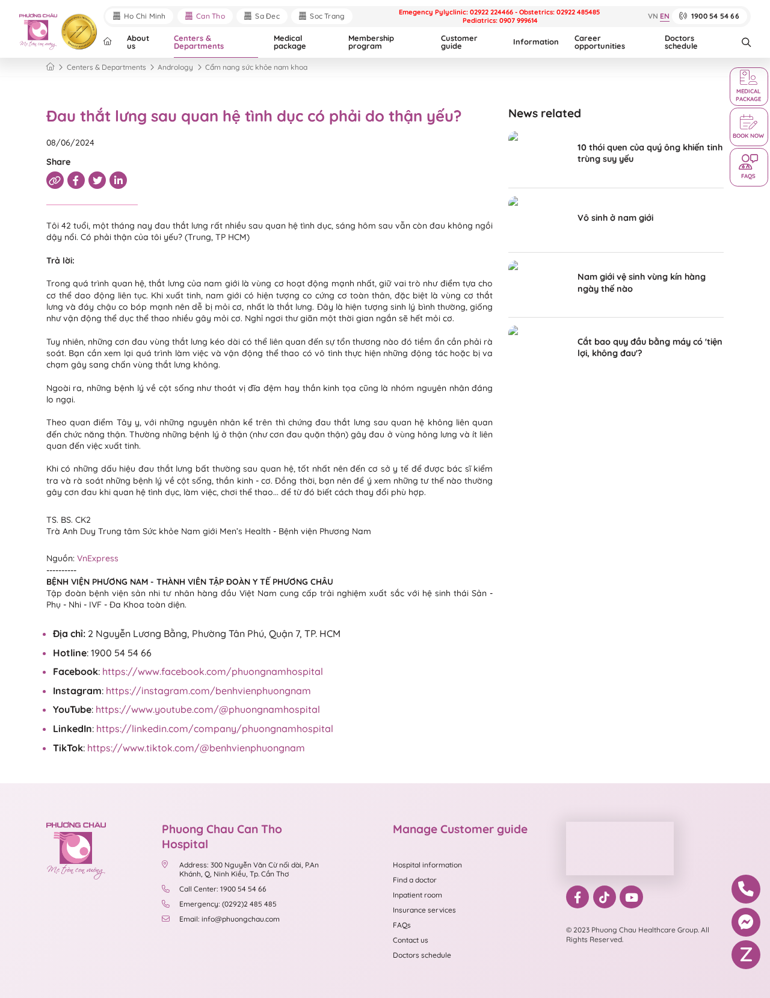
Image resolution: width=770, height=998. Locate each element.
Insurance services (424, 909)
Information (536, 41)
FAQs (402, 924)
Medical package (290, 42)
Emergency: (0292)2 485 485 (228, 903)
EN (665, 16)
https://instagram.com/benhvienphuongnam (208, 691)
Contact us (410, 939)
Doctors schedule (681, 42)
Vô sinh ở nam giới (615, 217)
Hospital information (427, 864)
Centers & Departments (199, 42)
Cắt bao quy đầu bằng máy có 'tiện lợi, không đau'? (650, 347)
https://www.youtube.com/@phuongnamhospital (208, 709)
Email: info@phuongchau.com (229, 918)
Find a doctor (415, 879)
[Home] (50, 67)
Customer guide (459, 42)
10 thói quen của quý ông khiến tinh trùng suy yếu (650, 153)
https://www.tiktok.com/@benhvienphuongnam (196, 748)
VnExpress (98, 558)
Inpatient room (417, 894)
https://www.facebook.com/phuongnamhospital (212, 671)
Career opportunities (599, 42)
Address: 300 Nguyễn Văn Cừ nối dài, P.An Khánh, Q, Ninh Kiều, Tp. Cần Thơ (249, 869)
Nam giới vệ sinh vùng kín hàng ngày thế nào (642, 282)
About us (138, 42)
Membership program (371, 42)
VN (653, 16)
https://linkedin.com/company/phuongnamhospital (214, 728)
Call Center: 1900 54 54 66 (222, 888)
